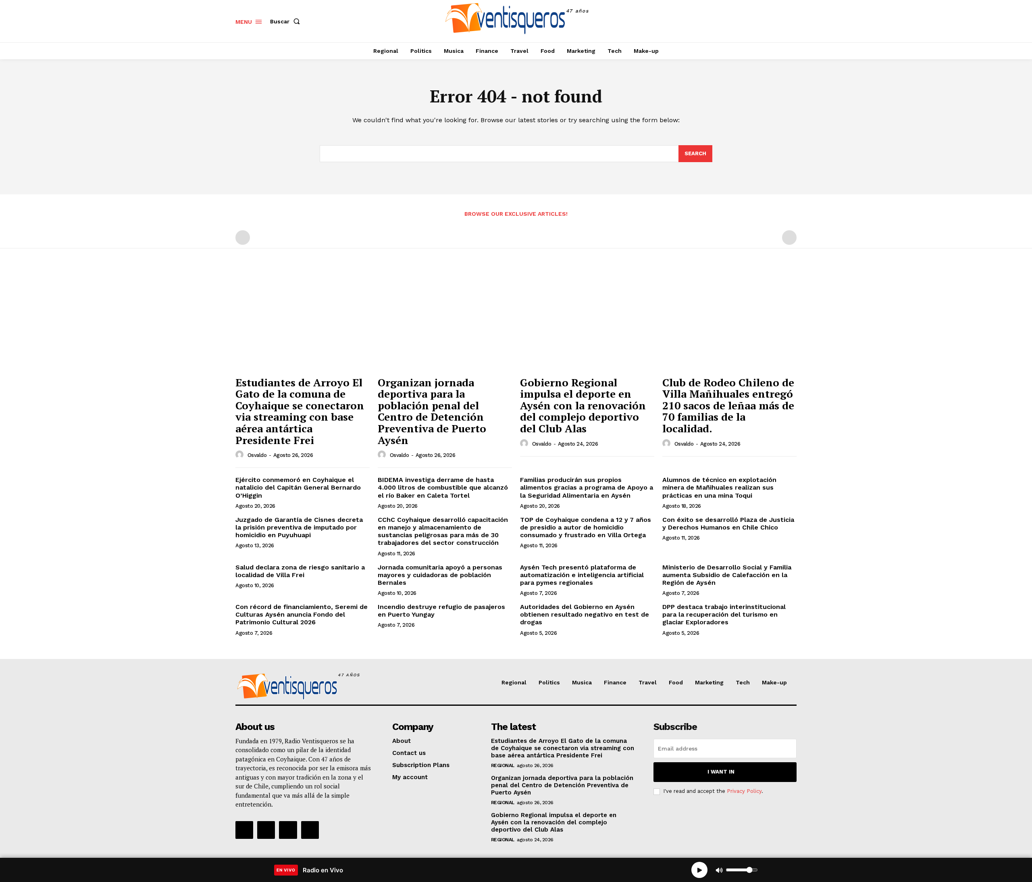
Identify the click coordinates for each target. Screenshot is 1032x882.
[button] (286, 21)
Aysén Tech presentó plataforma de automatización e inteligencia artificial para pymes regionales (582, 574)
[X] (789, 21)
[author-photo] (240, 454)
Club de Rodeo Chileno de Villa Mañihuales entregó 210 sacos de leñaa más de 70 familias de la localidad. (728, 405)
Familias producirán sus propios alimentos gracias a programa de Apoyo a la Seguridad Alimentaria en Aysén (586, 487)
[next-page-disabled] (789, 237)
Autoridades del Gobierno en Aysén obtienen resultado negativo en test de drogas (584, 614)
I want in (720, 772)
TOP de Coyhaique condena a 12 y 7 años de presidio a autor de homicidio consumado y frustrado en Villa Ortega (585, 527)
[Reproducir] (699, 870)
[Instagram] (771, 21)
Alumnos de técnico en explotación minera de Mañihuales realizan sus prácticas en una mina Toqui (719, 487)
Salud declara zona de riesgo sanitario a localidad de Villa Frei (300, 571)
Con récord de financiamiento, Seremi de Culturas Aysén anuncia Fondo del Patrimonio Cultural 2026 (301, 614)
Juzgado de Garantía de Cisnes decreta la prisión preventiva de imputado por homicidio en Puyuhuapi (299, 527)
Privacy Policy (744, 791)
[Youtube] (310, 830)
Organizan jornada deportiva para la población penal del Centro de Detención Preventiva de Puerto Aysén (432, 411)
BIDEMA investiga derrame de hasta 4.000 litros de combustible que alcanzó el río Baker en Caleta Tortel (443, 487)
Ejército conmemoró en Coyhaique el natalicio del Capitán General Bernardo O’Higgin (298, 487)
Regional (502, 765)
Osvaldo (257, 455)
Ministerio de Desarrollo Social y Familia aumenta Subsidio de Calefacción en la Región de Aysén (726, 574)
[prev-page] (242, 237)
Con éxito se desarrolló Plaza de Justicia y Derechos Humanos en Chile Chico (728, 523)
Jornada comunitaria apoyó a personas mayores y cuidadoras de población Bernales (440, 574)
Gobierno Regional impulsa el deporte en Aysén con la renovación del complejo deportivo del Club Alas (583, 405)
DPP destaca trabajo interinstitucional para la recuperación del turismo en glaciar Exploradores (724, 614)
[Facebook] (753, 21)
